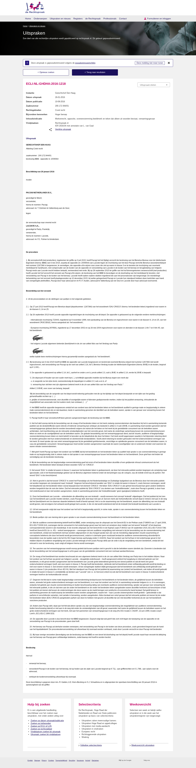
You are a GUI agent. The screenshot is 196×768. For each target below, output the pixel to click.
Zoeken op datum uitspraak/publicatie (47, 720)
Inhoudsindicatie (34, 119)
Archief (87, 760)
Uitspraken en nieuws (60, 18)
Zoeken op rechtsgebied (41, 729)
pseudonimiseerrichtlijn (85, 63)
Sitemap (37, 760)
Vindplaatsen (32, 123)
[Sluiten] (169, 63)
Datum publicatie (34, 101)
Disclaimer (95, 760)
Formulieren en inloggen (159, 18)
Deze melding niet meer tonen (150, 63)
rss (134, 760)
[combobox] (154, 85)
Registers (78, 18)
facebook (156, 760)
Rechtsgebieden (33, 110)
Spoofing (72, 760)
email (138, 760)
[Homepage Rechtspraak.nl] (34, 7)
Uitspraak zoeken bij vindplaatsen (45, 734)
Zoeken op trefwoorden (41, 723)
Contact (123, 18)
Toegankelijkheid (61, 760)
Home (28, 18)
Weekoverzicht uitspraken (142, 745)
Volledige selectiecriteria (91, 745)
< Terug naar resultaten (95, 72)
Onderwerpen (40, 18)
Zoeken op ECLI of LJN (41, 726)
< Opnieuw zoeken (46, 72)
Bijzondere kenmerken (36, 114)
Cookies (51, 760)
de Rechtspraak (93, 18)
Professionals (109, 18)
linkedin (164, 760)
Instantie (30, 93)
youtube (168, 760)
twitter (152, 760)
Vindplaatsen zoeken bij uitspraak (45, 731)
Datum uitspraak (33, 97)
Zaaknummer (32, 106)
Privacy (44, 760)
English (30, 760)
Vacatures (80, 760)
